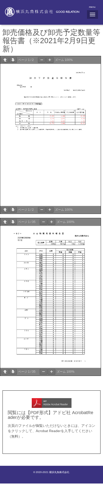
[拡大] (50, 60)
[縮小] (42, 60)
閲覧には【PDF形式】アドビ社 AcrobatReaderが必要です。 (50, 415)
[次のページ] (13, 60)
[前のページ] (5, 60)
